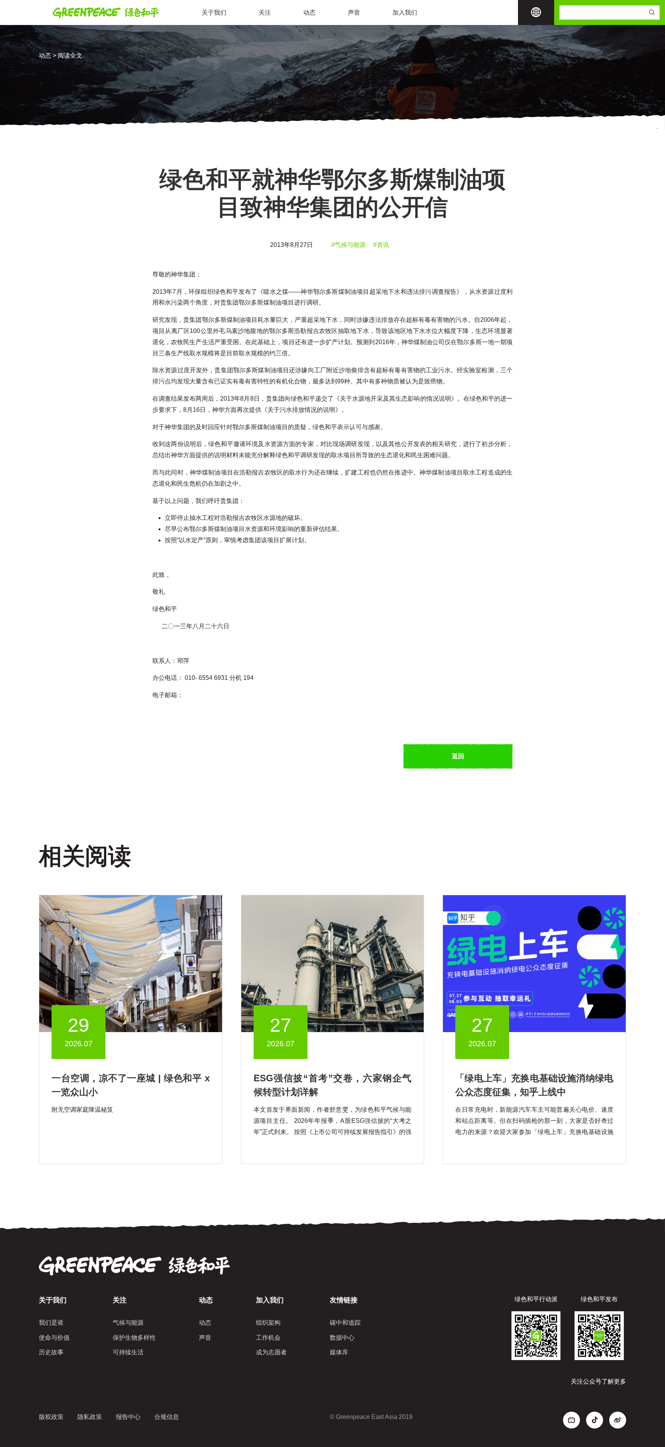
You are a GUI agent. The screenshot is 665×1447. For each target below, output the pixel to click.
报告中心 (128, 1417)
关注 (265, 12)
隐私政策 (89, 1417)
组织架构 (268, 1322)
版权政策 (51, 1417)
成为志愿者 (271, 1352)
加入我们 (405, 12)
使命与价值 (54, 1337)
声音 (354, 12)
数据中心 (342, 1337)
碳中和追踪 (345, 1322)
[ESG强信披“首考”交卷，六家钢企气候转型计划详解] (332, 963)
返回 (458, 756)
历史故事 (51, 1352)
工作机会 (268, 1337)
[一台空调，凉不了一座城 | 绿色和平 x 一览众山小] (130, 963)
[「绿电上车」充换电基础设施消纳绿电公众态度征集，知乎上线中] (534, 963)
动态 (309, 12)
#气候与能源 (348, 244)
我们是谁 (51, 1322)
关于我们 (214, 12)
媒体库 (339, 1352)
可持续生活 (128, 1352)
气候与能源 (128, 1322)
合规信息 (166, 1417)
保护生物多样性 (134, 1337)
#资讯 (381, 244)
